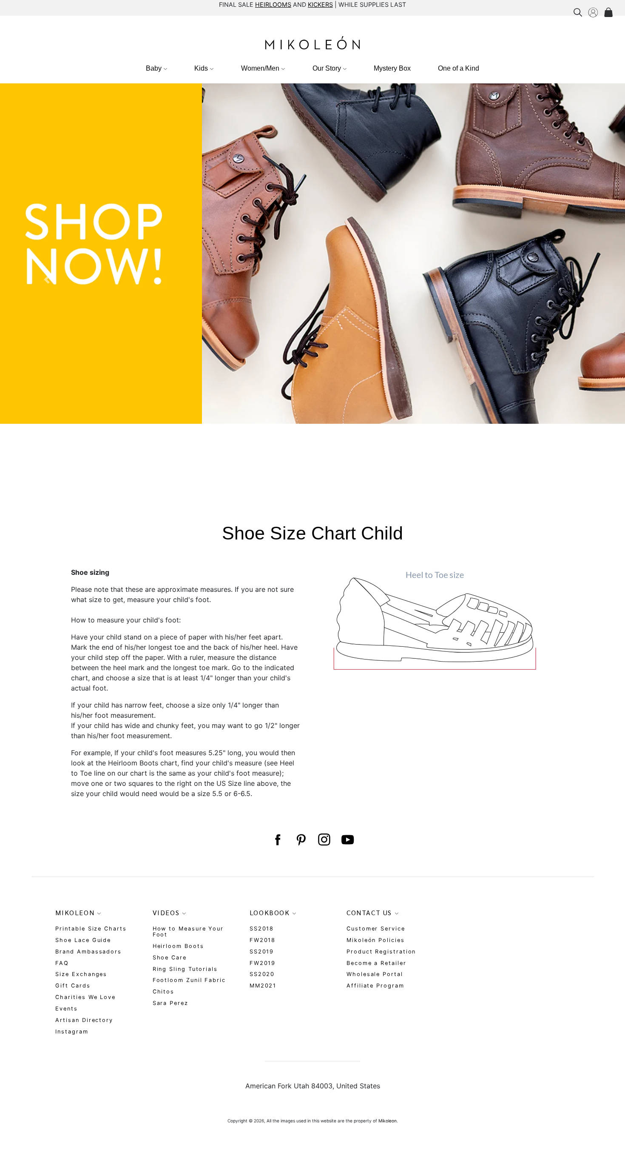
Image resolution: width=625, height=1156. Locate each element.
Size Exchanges (81, 974)
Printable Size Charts (90, 928)
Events (66, 1008)
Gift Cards (72, 985)
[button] (47, 279)
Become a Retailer (376, 963)
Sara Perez (170, 1003)
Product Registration (381, 951)
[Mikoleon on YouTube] (347, 839)
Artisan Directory (84, 1020)
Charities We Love (85, 997)
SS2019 (262, 951)
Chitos (164, 991)
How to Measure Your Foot (188, 931)
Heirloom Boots (178, 946)
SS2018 (262, 928)
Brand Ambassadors (88, 951)
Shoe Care (170, 957)
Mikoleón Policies (376, 940)
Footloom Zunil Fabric (189, 980)
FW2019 (263, 963)
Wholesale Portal (375, 974)
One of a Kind (458, 68)
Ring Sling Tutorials (185, 969)
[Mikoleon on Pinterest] (300, 839)
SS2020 (262, 974)
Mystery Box (392, 68)
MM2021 (263, 985)
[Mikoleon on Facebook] (277, 839)
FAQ (62, 963)
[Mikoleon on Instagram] (324, 839)
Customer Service (376, 928)
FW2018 (263, 940)
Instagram (71, 1031)
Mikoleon (387, 1120)
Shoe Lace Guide (83, 940)
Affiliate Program (375, 985)
